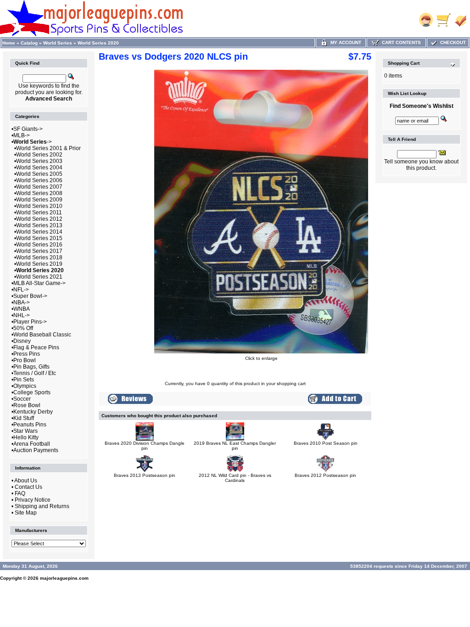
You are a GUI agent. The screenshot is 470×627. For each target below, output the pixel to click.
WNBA (21, 309)
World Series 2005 (39, 174)
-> (32, 142)
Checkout (451, 42)
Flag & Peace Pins (36, 347)
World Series (57, 42)
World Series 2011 (39, 212)
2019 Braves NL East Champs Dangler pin (235, 446)
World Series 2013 (39, 225)
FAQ (20, 493)
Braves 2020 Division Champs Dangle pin (145, 446)
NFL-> (21, 289)
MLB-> (21, 135)
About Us (25, 480)
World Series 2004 (39, 167)
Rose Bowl (26, 405)
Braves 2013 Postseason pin (144, 475)
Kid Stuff (23, 418)
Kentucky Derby (33, 412)
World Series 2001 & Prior (48, 148)
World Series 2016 (39, 244)
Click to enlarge (261, 358)
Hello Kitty (26, 437)
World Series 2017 (39, 251)
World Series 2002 (39, 154)
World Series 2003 (39, 161)
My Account (344, 42)
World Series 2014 (39, 232)
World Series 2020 (98, 42)
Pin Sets (23, 379)
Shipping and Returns (42, 506)
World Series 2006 (39, 180)
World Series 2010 (39, 206)
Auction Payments (35, 450)
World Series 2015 (39, 238)
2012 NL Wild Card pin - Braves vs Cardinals (235, 478)
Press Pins (26, 354)
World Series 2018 (39, 257)
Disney (22, 341)
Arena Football (31, 444)
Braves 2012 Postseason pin (325, 475)
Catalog (29, 42)
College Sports (31, 392)
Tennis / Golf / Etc (34, 373)
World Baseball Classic (42, 334)
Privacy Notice (32, 500)
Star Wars (25, 431)
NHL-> (21, 315)
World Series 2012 (39, 219)
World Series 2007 (39, 187)
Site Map (26, 512)
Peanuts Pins (29, 424)
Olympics (24, 386)
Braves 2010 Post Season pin (326, 443)
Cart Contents (400, 42)
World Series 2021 (39, 277)
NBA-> (21, 302)
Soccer (22, 399)
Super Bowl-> (30, 296)
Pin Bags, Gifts (31, 367)
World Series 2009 (39, 199)
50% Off (23, 328)
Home (8, 42)
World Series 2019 (39, 264)
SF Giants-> (28, 129)
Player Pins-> (30, 322)
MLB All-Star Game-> (39, 283)
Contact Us (28, 487)
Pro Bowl (24, 360)
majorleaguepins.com (64, 578)
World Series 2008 (39, 193)
